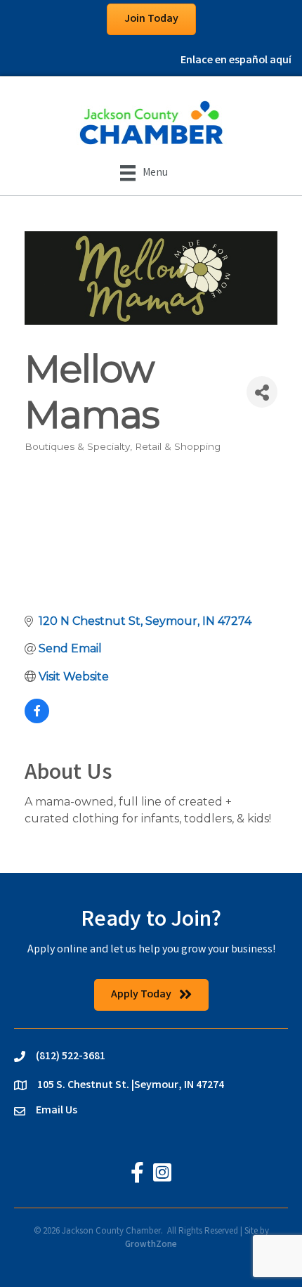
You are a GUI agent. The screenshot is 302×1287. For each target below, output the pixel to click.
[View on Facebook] (37, 719)
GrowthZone (151, 1245)
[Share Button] (262, 392)
